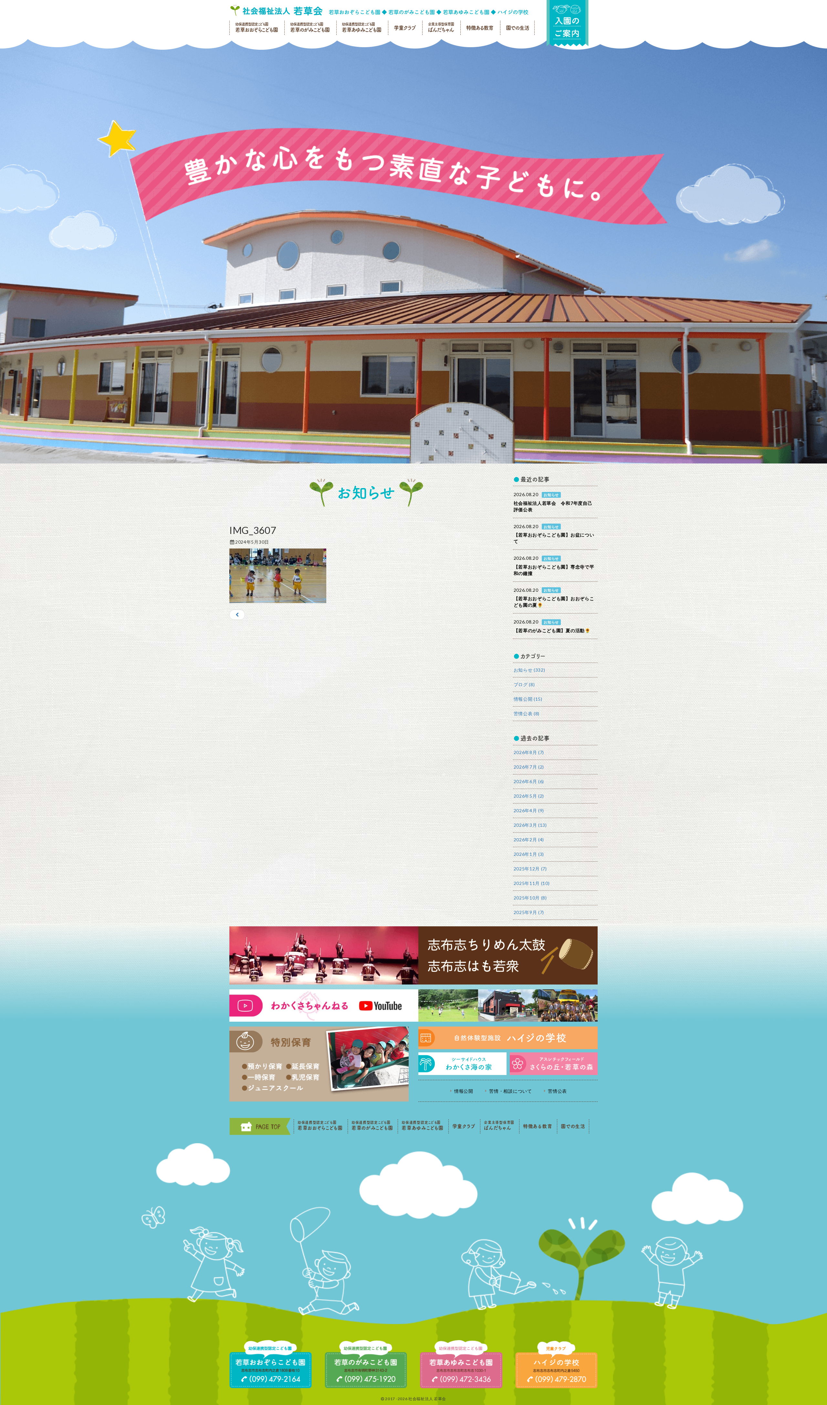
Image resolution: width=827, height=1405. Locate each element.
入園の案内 (568, 23)
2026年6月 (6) (529, 781)
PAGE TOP (260, 1126)
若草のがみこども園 (310, 27)
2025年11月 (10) (532, 883)
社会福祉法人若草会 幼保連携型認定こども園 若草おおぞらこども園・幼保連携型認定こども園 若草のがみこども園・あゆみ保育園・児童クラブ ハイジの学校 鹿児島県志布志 (379, 10)
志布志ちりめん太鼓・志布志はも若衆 (413, 955)
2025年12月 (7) (530, 868)
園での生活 (517, 27)
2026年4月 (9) (529, 810)
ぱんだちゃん (441, 27)
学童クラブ (405, 27)
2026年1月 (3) (529, 854)
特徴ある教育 (479, 27)
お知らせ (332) (529, 670)
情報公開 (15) (528, 699)
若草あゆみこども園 (361, 27)
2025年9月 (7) (529, 912)
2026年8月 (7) (529, 752)
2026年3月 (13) (530, 825)
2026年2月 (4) (529, 839)
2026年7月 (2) (529, 767)
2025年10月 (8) (530, 897)
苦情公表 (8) (527, 713)
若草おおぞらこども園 (256, 27)
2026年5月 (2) (529, 796)
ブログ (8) (524, 684)
